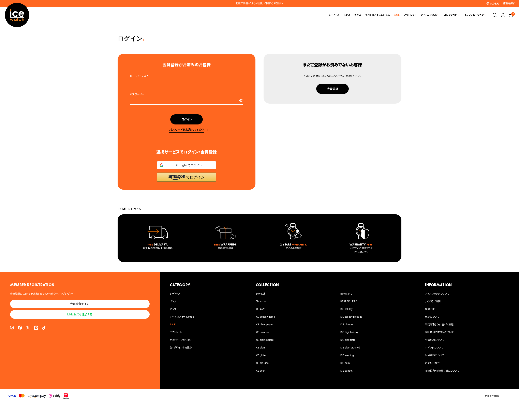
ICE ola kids (262, 363)
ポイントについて (434, 347)
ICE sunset (346, 370)
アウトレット (410, 15)
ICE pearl (260, 370)
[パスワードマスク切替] (241, 100)
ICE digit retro (347, 340)
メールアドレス (139, 75)
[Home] (17, 15)
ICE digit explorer (265, 340)
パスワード (137, 94)
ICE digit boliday (349, 332)
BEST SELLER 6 (348, 301)
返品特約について (434, 355)
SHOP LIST (431, 309)
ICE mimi (345, 363)
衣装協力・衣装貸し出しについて (442, 370)
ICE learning (347, 355)
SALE (397, 15)
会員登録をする (79, 303)
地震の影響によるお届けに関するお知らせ (259, 3)
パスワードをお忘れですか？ (186, 129)
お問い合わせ (432, 363)
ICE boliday (346, 309)
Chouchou (261, 301)
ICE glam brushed (350, 347)
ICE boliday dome (265, 316)
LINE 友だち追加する (79, 314)
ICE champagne (264, 324)
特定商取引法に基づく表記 (439, 324)
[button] (186, 177)
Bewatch (261, 293)
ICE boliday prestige (351, 316)
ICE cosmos (262, 332)
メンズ (346, 15)
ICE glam (261, 347)
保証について (432, 316)
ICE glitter (261, 355)
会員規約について (434, 340)
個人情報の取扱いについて (439, 332)
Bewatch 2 (346, 293)
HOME (123, 209)
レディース (334, 15)
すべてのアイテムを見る (377, 15)
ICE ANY (260, 309)
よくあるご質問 (433, 301)
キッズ (357, 15)
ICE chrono (346, 324)
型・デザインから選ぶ (181, 347)
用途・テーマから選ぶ (181, 340)
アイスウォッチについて (437, 293)
